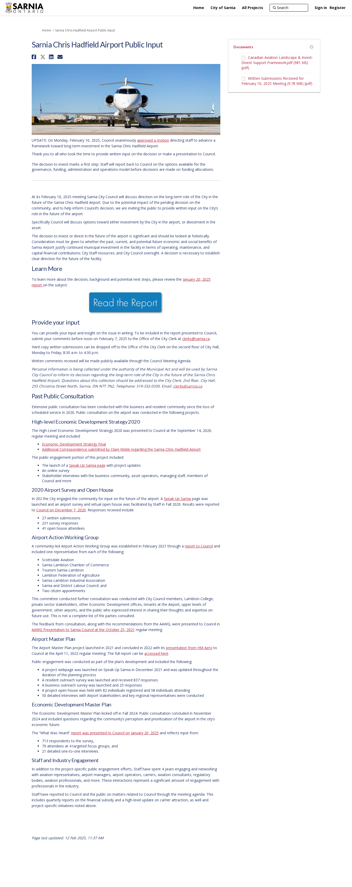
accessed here (156, 653)
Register (338, 7)
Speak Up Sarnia (177, 498)
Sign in (321, 7)
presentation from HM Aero (189, 647)
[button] (35, 57)
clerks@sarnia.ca (196, 338)
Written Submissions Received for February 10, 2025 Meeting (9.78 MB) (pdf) (276, 81)
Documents (243, 47)
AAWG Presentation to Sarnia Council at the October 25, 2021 (83, 629)
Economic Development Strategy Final (74, 444)
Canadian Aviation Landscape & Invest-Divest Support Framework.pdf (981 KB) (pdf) (277, 62)
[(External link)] (126, 303)
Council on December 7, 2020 (61, 509)
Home (46, 30)
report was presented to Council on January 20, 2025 (115, 732)
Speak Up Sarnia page (87, 465)
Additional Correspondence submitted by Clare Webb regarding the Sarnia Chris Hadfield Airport (121, 449)
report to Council (199, 546)
